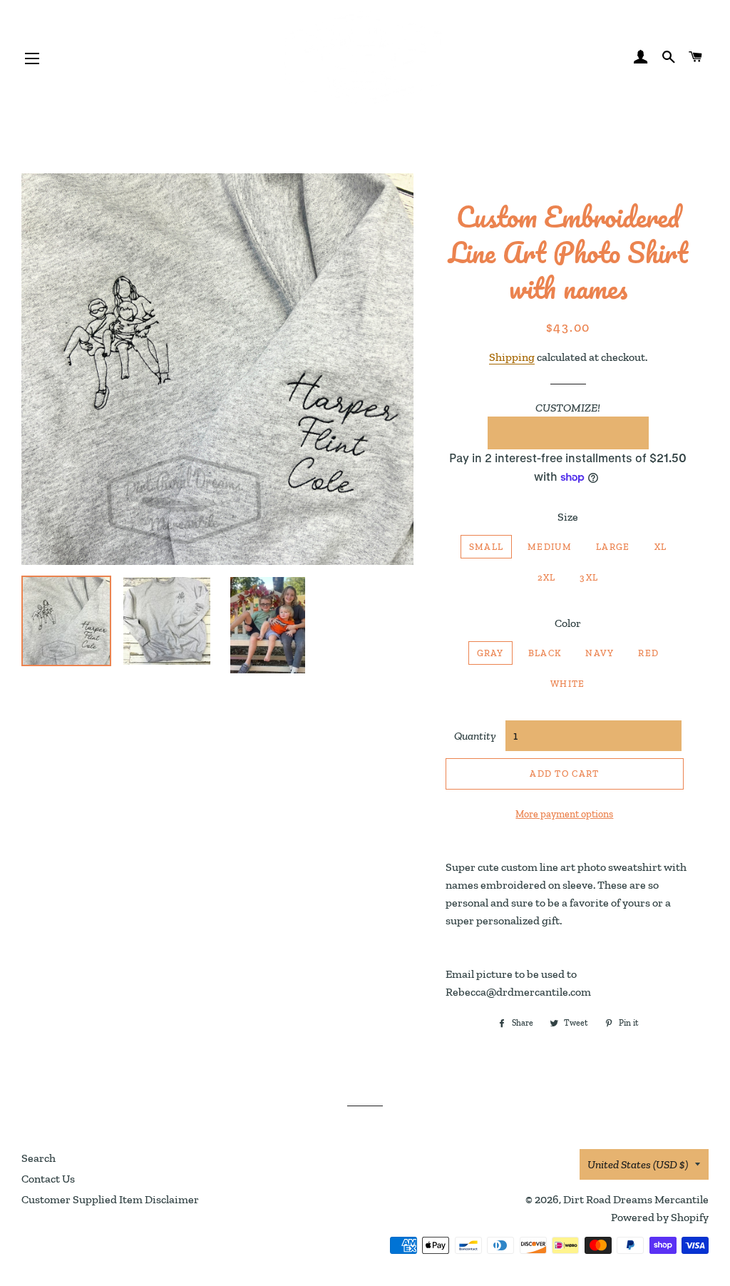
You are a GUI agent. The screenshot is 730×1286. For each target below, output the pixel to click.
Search (38, 1158)
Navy (599, 653)
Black (545, 653)
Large (613, 546)
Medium (550, 546)
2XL (547, 577)
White (567, 683)
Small (486, 546)
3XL (589, 577)
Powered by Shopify (660, 1217)
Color (568, 623)
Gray (490, 653)
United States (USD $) (637, 1164)
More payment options (564, 814)
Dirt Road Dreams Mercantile (636, 1199)
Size (567, 517)
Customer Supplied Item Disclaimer (110, 1199)
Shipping (512, 357)
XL (660, 546)
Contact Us (48, 1178)
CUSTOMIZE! (567, 407)
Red (648, 653)
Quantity (475, 735)
